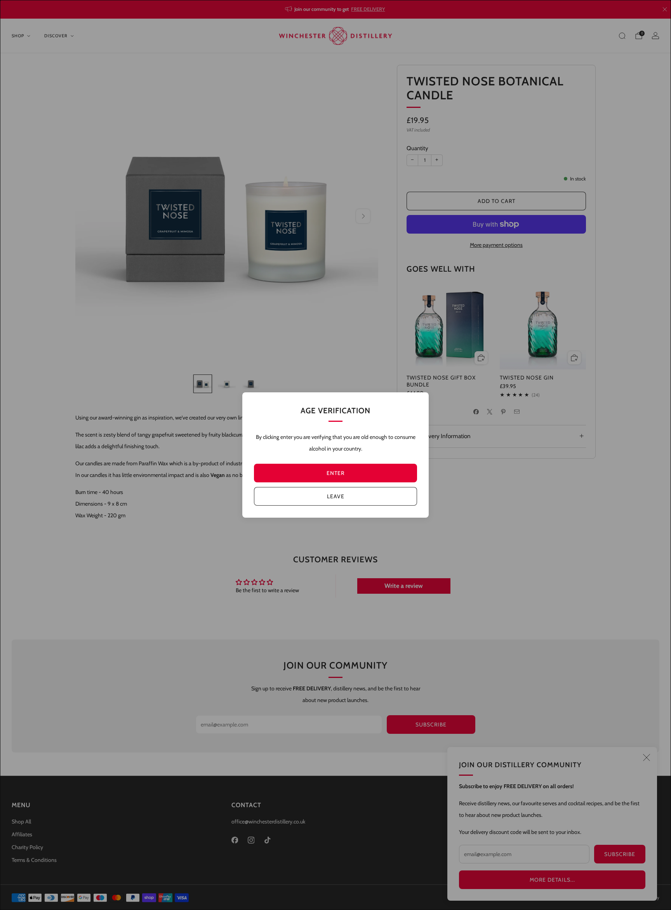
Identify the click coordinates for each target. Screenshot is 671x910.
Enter (335, 473)
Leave (335, 496)
